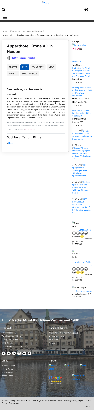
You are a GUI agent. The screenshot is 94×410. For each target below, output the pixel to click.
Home (4, 31)
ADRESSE (13, 67)
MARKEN (13, 73)
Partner (52, 343)
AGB (60, 400)
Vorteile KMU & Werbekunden (61, 336)
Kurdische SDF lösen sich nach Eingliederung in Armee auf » (82, 136)
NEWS (51, 67)
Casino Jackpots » (84, 291)
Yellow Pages (7, 375)
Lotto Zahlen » (85, 229)
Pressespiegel (7, 372)
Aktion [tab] (80, 61)
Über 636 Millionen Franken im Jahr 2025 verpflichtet (81, 113)
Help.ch (14, 400)
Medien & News (8, 365)
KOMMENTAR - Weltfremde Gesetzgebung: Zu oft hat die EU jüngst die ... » (82, 207)
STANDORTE (38, 67)
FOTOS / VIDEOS (29, 73)
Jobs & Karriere (8, 369)
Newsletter (53, 339)
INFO (24, 67)
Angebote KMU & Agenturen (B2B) (63, 333)
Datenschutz (14, 403)
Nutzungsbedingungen (73, 400)
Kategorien (15, 31)
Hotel (10, 143)
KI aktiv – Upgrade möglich (23, 58)
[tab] (74, 61)
